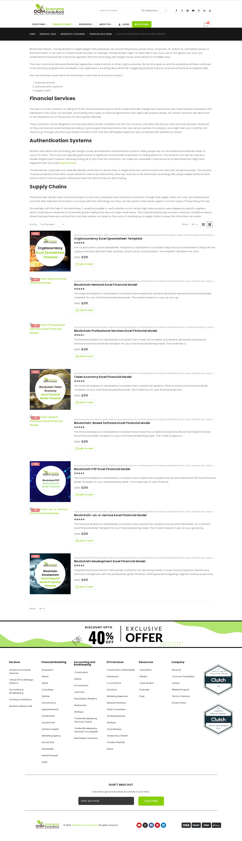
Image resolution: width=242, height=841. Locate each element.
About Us (104, 24)
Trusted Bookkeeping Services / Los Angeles (86, 730)
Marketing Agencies (117, 696)
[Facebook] (176, 10)
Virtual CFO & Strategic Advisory (21, 681)
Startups (78, 711)
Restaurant (80, 705)
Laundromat (48, 722)
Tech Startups (114, 729)
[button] (203, 224)
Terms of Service (181, 696)
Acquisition (47, 669)
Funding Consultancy (20, 699)
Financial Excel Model (202, 281)
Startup (46, 696)
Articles (143, 676)
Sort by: (34, 224)
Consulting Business (195, 327)
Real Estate (48, 748)
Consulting (47, 689)
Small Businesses (116, 716)
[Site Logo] (50, 10)
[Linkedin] (163, 825)
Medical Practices (116, 702)
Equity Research (50, 709)
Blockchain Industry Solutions (131, 281)
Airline (45, 683)
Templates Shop (62, 24)
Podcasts (144, 689)
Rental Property (50, 755)
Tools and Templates (183, 676)
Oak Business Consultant (84, 825)
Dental (77, 679)
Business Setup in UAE (20, 706)
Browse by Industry (176, 281)
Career (176, 683)
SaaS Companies (116, 709)
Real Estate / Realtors (85, 698)
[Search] (166, 10)
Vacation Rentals (116, 742)
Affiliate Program (180, 689)
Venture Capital (50, 729)
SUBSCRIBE (151, 801)
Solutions (38, 24)
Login (125, 24)
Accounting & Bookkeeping (16, 691)
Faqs (142, 696)
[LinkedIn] (204, 10)
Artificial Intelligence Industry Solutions (129, 235)
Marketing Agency (51, 735)
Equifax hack (68, 163)
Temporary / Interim (117, 735)
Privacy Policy (179, 702)
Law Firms (79, 692)
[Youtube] (193, 10)
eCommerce (49, 702)
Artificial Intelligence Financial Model (91, 235)
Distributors (113, 676)
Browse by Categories (202, 235)
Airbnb (45, 676)
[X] (182, 10)
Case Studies (146, 683)
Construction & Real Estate (121, 669)
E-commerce (114, 683)
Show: (185, 224)
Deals (188, 281)
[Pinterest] (187, 10)
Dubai (110, 748)
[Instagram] (198, 10)
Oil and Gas (48, 742)
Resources (85, 24)
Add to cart (86, 264)
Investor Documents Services (20, 671)
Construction (81, 672)
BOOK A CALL (142, 24)
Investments (48, 716)
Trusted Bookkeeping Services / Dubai (85, 720)
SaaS (44, 762)
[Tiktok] (210, 10)
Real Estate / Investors (86, 738)
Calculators (145, 669)
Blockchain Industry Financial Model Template (170, 235)
